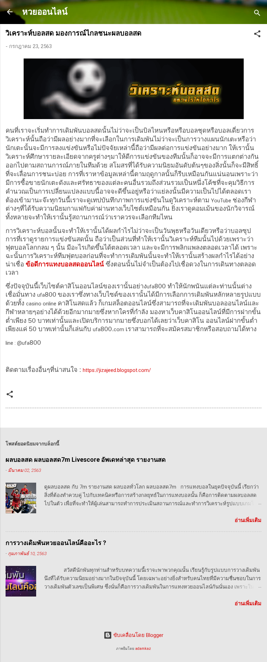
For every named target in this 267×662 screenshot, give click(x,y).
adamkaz (143, 648)
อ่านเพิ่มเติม (248, 520)
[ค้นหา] (257, 14)
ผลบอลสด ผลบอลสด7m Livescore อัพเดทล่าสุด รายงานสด (86, 459)
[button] (257, 35)
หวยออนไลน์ (44, 12)
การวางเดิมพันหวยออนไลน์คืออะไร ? (56, 542)
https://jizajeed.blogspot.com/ (117, 370)
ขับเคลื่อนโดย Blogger (137, 635)
